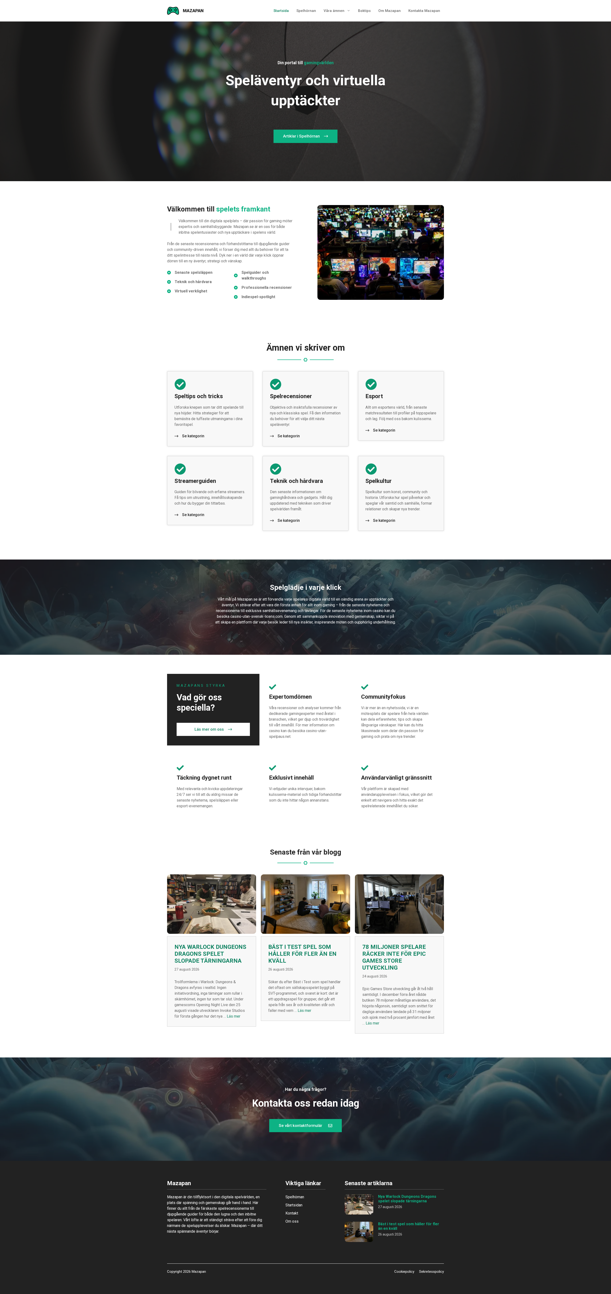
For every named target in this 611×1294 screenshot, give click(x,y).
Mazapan (193, 10)
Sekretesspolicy (431, 1271)
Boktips (364, 11)
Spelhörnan (306, 11)
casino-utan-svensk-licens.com (256, 616)
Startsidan (293, 1205)
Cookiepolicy (404, 1271)
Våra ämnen (334, 11)
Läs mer (233, 1016)
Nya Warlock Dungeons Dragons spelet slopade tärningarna (210, 954)
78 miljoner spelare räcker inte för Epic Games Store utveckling (394, 957)
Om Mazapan (389, 11)
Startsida (281, 11)
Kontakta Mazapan (424, 11)
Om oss (292, 1221)
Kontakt (291, 1213)
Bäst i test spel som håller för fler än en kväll (302, 954)
